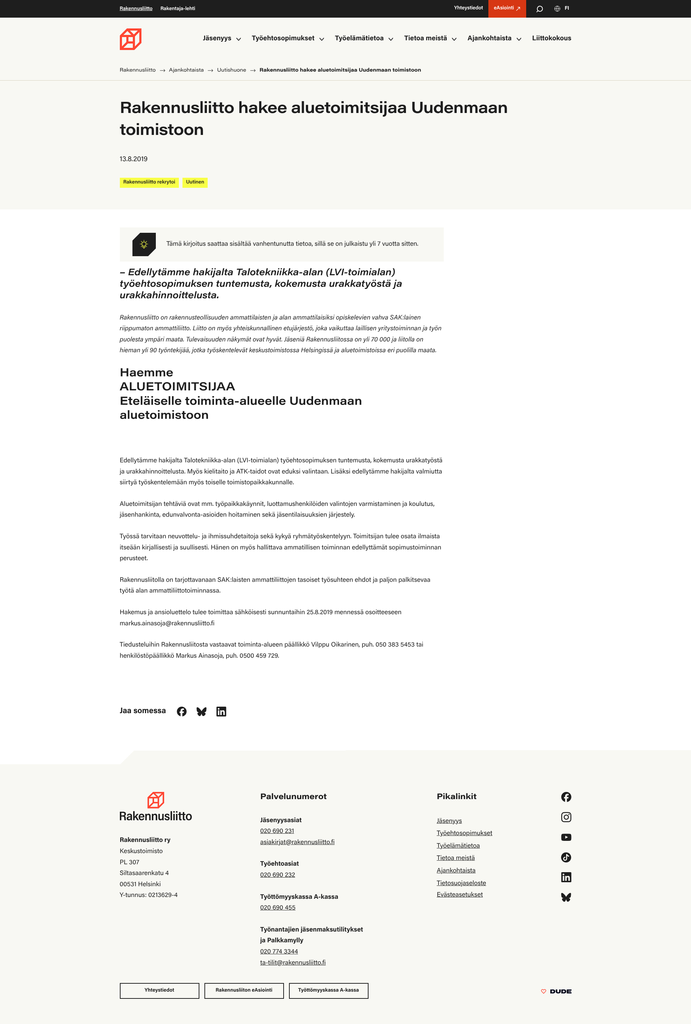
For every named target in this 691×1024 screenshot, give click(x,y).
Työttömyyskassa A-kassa (328, 990)
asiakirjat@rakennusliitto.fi (297, 842)
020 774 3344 (279, 952)
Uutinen (195, 182)
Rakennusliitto (136, 9)
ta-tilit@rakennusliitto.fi (293, 963)
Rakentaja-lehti (178, 9)
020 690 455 (277, 908)
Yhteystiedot (159, 990)
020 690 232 (277, 875)
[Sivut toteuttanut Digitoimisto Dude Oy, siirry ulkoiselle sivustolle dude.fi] (556, 993)
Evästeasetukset (460, 895)
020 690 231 (277, 831)
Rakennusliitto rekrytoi (149, 182)
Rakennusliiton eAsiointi (244, 990)
